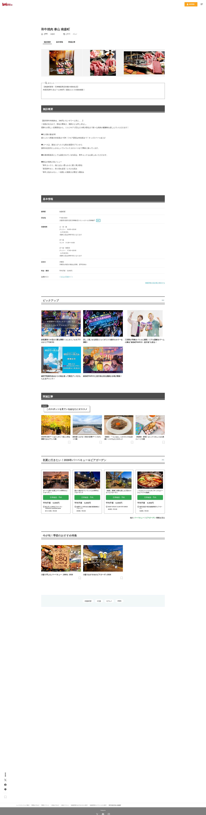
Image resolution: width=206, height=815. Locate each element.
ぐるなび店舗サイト (66, 277)
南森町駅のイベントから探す (98, 805)
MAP (98, 220)
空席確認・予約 (56, 497)
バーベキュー (139, 517)
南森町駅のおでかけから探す (79, 805)
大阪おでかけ (55, 805)
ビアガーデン (150, 517)
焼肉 (119, 601)
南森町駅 (89, 601)
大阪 (99, 601)
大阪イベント (65, 805)
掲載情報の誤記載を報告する (155, 283)
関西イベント (45, 805)
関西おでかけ (35, 805)
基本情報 (48, 199)
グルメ (109, 601)
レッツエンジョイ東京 (23, 805)
